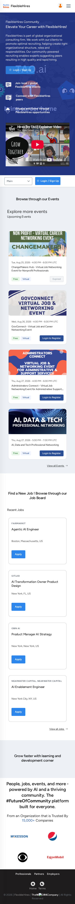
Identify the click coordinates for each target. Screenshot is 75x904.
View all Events (56, 465)
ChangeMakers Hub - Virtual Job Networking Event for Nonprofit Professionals (36, 269)
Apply (18, 554)
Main (10, 181)
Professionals (23, 873)
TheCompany (45, 894)
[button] (60, 6)
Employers (53, 873)
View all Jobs (57, 729)
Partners (39, 873)
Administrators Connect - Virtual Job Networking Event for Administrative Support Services (36, 389)
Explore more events (27, 211)
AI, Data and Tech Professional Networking (35, 444)
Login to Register (51, 338)
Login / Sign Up (21, 70)
